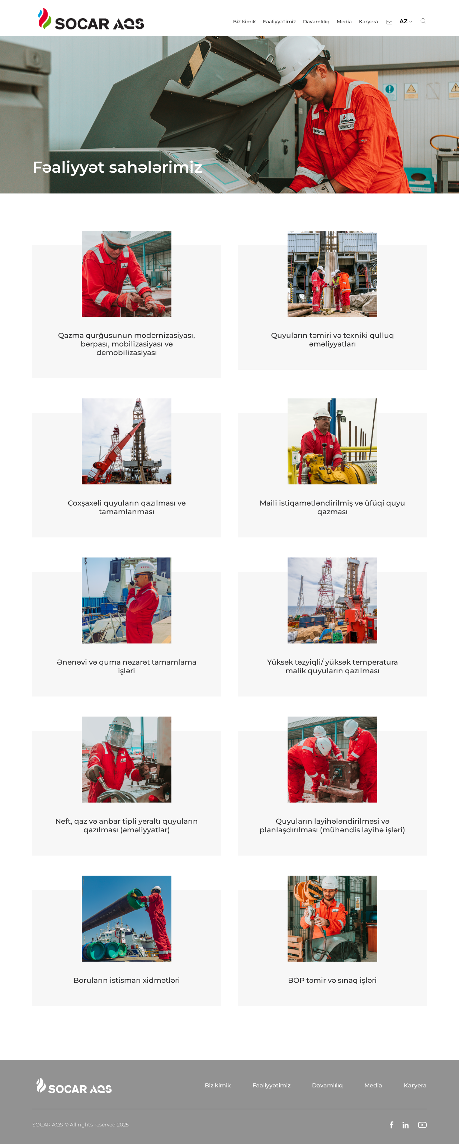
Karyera (368, 21)
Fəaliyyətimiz (279, 21)
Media (344, 21)
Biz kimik (244, 21)
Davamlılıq (316, 21)
